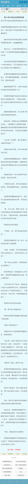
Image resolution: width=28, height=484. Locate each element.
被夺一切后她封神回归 (20, 465)
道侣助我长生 (7, 465)
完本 (13, 5)
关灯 (26, 9)
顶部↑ (24, 481)
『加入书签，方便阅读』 (14, 449)
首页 (3, 481)
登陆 (21, 2)
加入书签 (24, 454)
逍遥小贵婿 (7, 475)
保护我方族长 (21, 475)
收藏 (8, 5)
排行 (3, 5)
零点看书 (5, 2)
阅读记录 (19, 5)
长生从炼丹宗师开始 (21, 461)
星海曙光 (21, 468)
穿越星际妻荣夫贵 (7, 461)
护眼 (22, 9)
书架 (25, 5)
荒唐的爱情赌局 (7, 471)
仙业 (21, 471)
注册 (25, 2)
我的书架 (10, 481)
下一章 (17, 11)
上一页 (3, 11)
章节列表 (10, 11)
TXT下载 (24, 11)
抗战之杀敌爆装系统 (7, 468)
